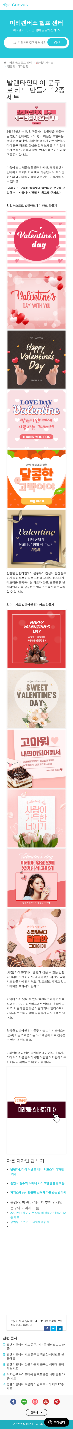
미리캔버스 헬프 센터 (36, 22)
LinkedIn (60, 1328)
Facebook (47, 1328)
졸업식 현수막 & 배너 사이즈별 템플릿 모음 (37, 1183)
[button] (36, 1320)
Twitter (53, 1328)
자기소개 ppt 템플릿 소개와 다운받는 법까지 (38, 1192)
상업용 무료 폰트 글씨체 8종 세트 (31, 1222)
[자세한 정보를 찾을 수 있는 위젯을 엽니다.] (56, 1422)
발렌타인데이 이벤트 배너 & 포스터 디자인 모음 (37, 1171)
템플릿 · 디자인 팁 (18, 66)
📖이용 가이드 (44, 62)
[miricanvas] (15, 5)
